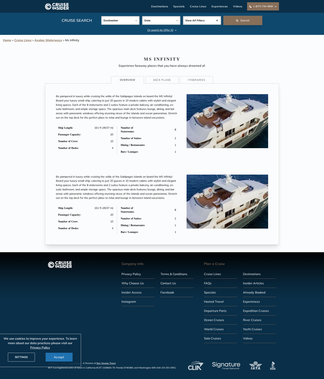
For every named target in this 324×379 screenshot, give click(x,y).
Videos (237, 6)
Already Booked (254, 292)
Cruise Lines (198, 6)
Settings (21, 357)
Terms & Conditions (173, 274)
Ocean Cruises (214, 320)
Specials (179, 6)
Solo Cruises (212, 338)
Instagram (129, 301)
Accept (59, 357)
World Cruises (214, 329)
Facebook (167, 292)
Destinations (159, 6)
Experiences (220, 6)
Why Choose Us (133, 283)
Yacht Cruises (252, 329)
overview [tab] (127, 80)
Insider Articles (253, 283)
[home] (57, 6)
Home (7, 40)
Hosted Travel (214, 301)
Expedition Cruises (256, 311)
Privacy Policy (131, 274)
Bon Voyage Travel (106, 363)
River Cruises (252, 320)
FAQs (208, 283)
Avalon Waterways (48, 40)
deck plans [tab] (162, 80)
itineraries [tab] (196, 80)
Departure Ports (215, 311)
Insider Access (132, 292)
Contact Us (168, 283)
